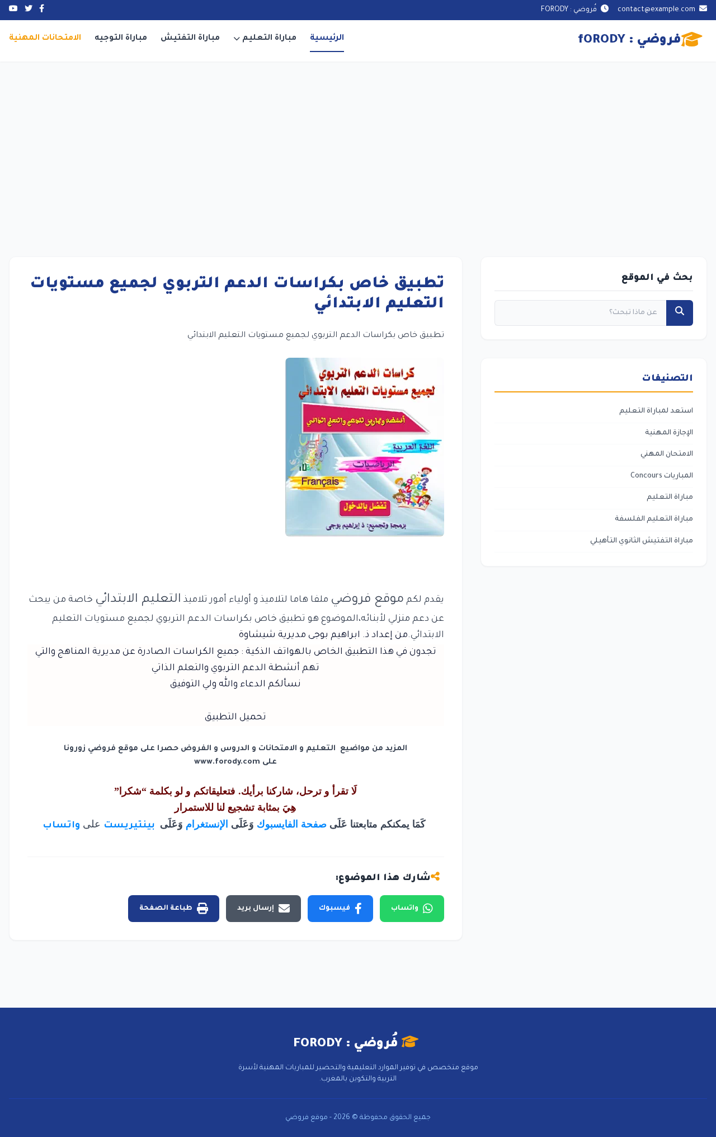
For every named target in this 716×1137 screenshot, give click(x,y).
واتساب (61, 826)
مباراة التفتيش (190, 38)
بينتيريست (130, 826)
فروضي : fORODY (629, 41)
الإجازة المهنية (669, 433)
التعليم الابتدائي (138, 600)
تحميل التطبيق (235, 718)
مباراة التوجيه (121, 38)
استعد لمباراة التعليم (656, 411)
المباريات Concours (661, 476)
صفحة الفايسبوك (292, 824)
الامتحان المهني (666, 454)
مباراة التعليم (269, 38)
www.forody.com (227, 762)
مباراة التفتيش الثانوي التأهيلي (641, 541)
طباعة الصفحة (165, 909)
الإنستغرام (207, 824)
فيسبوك (334, 909)
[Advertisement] (358, 145)
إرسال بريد (255, 909)
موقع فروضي (367, 600)
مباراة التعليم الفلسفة (654, 519)
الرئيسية (327, 38)
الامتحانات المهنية (45, 38)
